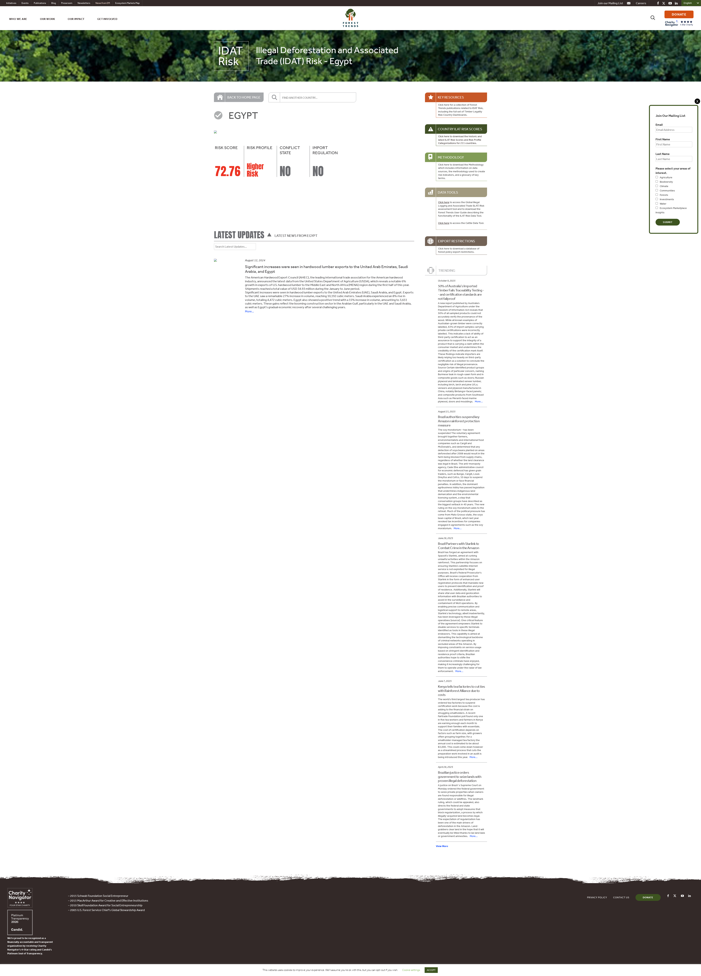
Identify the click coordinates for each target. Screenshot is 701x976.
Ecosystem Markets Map (127, 3)
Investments (667, 199)
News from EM (102, 3)
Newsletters (84, 3)
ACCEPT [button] (431, 970)
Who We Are (18, 19)
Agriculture (666, 177)
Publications (40, 3)
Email (659, 124)
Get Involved (107, 19)
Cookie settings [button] (411, 970)
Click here (443, 202)
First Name (663, 139)
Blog (53, 3)
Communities (667, 190)
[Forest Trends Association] (20, 934)
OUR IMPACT (76, 19)
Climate (664, 186)
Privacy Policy (597, 897)
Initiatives (11, 3)
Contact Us (621, 897)
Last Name (663, 154)
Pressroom (66, 3)
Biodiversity (666, 181)
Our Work (47, 19)
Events (25, 3)
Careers (641, 3)
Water (663, 203)
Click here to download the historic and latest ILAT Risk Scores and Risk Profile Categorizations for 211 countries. (460, 140)
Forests (664, 195)
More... (249, 311)
